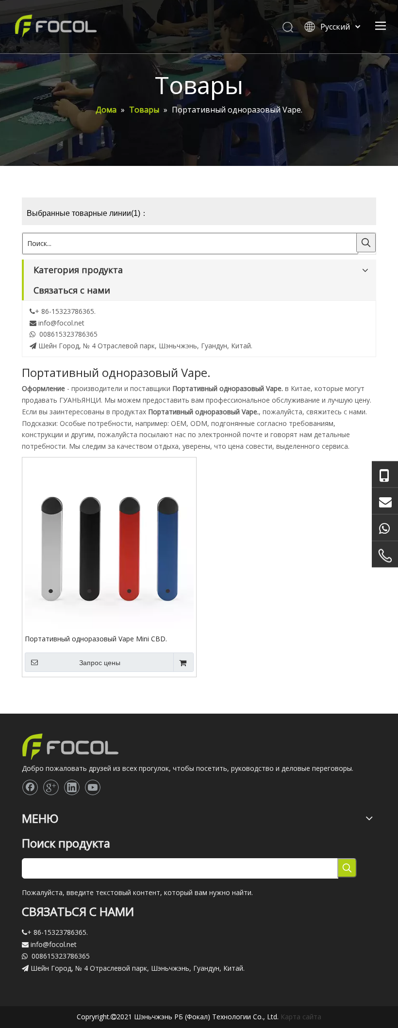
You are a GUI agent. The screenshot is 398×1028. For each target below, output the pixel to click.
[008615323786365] (385, 474)
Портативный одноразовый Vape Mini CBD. (96, 638)
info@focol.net (61, 322)
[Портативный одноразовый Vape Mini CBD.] (109, 543)
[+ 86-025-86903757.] (385, 555)
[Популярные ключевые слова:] (366, 242)
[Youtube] (92, 787)
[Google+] (51, 787)
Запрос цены (99, 663)
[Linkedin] (72, 787)
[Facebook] (30, 787)
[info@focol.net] (385, 500)
